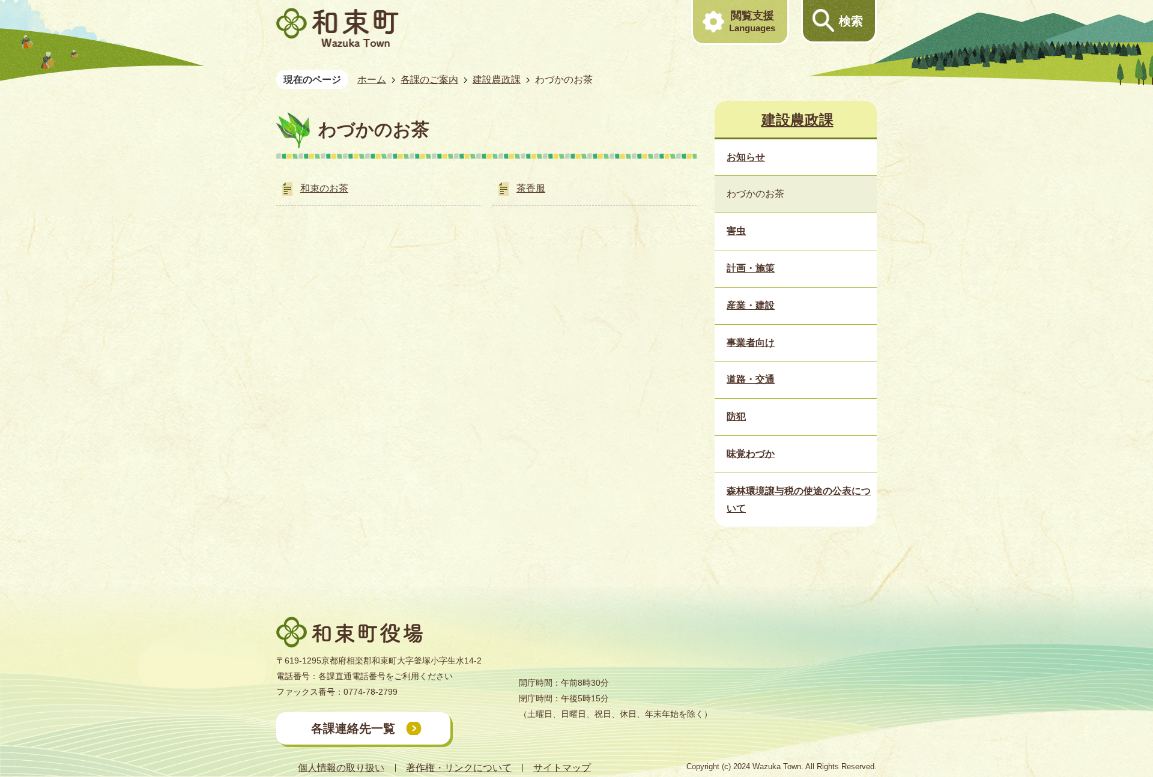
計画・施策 (751, 268)
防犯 (736, 416)
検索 (851, 21)
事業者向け (751, 342)
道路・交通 (751, 379)
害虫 (736, 231)
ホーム (371, 79)
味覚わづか (751, 454)
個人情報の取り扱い (341, 768)
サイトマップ (562, 768)
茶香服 (530, 188)
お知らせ (746, 157)
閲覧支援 (752, 21)
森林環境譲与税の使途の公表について (799, 499)
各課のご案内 (429, 79)
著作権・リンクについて (459, 768)
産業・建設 (751, 305)
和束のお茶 (324, 188)
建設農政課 (497, 79)
